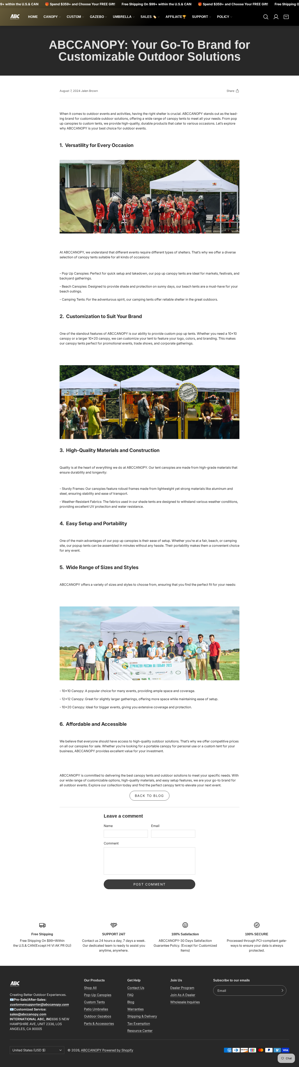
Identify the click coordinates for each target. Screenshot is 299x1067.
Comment (111, 843)
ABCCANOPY (91, 1050)
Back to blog (149, 796)
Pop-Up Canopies (97, 995)
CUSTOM (74, 16)
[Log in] (276, 17)
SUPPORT (200, 16)
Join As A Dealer (182, 995)
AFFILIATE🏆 (176, 16)
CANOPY (51, 16)
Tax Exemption (138, 1023)
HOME (33, 16)
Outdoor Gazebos (97, 1016)
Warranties (135, 1009)
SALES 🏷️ (149, 16)
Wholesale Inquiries (185, 1002)
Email (155, 826)
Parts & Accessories (99, 1023)
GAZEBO (97, 16)
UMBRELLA (122, 16)
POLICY (223, 16)
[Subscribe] (282, 990)
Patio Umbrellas (96, 1009)
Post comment (149, 884)
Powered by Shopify (117, 1050)
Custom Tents (94, 1002)
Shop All (90, 988)
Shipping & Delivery (142, 1016)
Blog (130, 1002)
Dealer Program (182, 988)
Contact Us (135, 988)
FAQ (130, 995)
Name (108, 826)
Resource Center (140, 1031)
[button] (266, 17)
